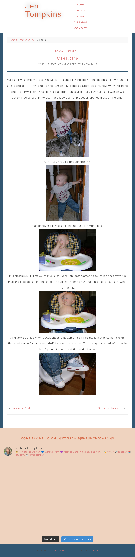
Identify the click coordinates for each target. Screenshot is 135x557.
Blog (80, 16)
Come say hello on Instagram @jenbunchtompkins (67, 438)
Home (81, 4)
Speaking (81, 22)
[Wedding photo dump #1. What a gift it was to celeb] (99, 515)
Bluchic (94, 550)
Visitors (67, 58)
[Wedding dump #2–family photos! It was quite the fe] (35, 515)
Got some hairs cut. (111, 408)
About (80, 10)
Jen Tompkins (60, 550)
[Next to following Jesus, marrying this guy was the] (99, 478)
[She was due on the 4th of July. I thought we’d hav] (35, 478)
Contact (80, 28)
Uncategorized (26, 40)
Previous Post (20, 408)
